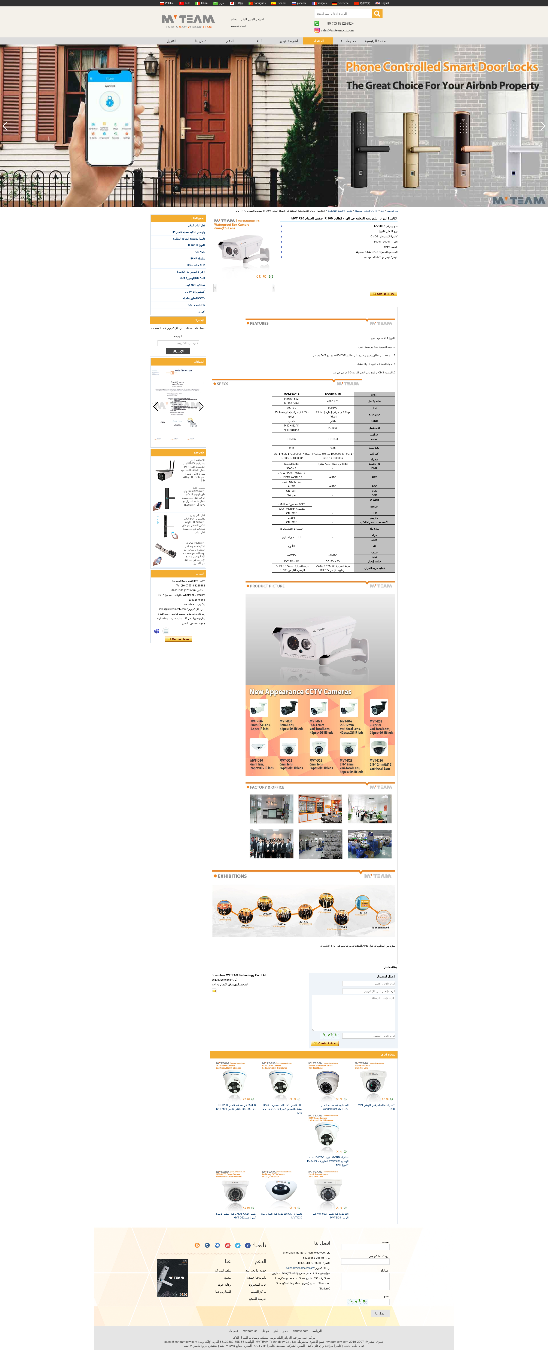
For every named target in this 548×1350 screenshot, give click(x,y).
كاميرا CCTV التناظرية (340, 210)
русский (302, 3)
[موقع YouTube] (228, 1245)
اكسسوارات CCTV (195, 291)
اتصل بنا (200, 41)
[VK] (217, 1245)
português (260, 3)
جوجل (266, 1330)
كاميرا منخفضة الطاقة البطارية (189, 238)
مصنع (227, 1277)
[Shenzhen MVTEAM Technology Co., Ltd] (191, 21)
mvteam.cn (250, 1330)
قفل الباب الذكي (196, 225)
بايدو (285, 1330)
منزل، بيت (392, 210)
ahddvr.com (300, 1330)
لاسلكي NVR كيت (195, 285)
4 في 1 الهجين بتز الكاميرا (191, 271)
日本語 (239, 3)
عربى (221, 3)
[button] (5, 126)
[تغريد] (238, 1245)
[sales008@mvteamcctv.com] (214, 991)
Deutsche (343, 3)
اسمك (386, 1241)
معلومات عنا (347, 41)
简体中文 (365, 3)
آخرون (201, 311)
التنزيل (171, 41)
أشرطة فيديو (289, 41)
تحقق (386, 1296)
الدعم (230, 41)
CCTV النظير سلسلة (366, 210)
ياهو (276, 1330)
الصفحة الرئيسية (376, 41)
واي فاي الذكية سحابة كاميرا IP (189, 232)
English (385, 3)
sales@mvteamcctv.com (337, 30)
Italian (204, 3)
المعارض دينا (223, 1291)
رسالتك (385, 1270)
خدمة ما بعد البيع (256, 1270)
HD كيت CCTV (196, 304)
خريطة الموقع (257, 1298)
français (322, 3)
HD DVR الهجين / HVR (192, 278)
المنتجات (318, 41)
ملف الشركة (223, 1270)
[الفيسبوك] (248, 1245)
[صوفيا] (156, 631)
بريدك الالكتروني (379, 1256)
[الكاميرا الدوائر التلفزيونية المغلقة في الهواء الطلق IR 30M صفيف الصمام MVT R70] (244, 249)
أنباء (259, 41)
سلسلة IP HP (198, 258)
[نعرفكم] (207, 1245)
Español (281, 3)
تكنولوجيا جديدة (256, 1277)
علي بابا (233, 1330)
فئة (382, 210)
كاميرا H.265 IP (196, 245)
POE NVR (199, 251)
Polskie (169, 3)
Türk (187, 3)
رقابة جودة (224, 1284)
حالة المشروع (257, 1284)
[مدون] (197, 1245)
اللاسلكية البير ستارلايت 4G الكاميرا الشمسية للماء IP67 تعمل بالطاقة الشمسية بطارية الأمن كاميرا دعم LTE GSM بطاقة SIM (193, 470)
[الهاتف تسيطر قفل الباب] (274, 206)
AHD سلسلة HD (196, 265)
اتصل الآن (178, 639)
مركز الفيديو (258, 1291)
